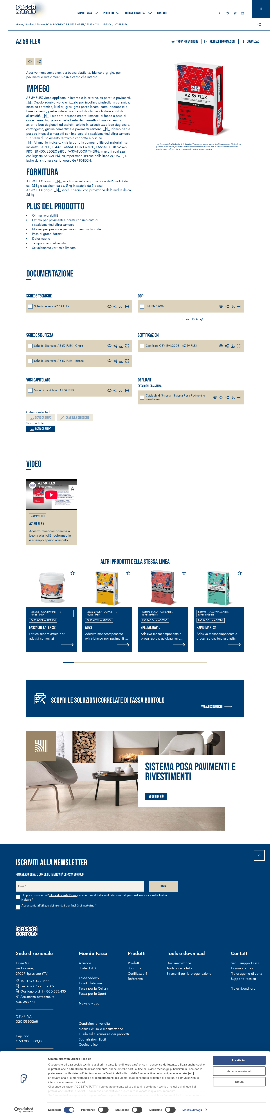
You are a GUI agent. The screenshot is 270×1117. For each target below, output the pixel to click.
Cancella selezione (77, 417)
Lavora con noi (242, 968)
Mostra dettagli (192, 1109)
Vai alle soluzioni (212, 706)
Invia (164, 886)
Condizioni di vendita (94, 1023)
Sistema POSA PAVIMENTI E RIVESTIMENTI (60, 24)
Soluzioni (134, 968)
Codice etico (88, 1044)
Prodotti (30, 24)
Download (253, 41)
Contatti (240, 953)
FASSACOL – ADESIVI (99, 24)
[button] (220, 14)
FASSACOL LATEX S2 (42, 628)
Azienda (85, 963)
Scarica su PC (43, 417)
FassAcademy (89, 977)
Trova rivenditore (187, 41)
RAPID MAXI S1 (207, 628)
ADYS (88, 628)
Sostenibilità (87, 968)
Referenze (135, 978)
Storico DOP (190, 319)
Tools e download (186, 953)
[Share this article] (258, 24)
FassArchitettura (90, 983)
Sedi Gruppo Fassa (245, 963)
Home (19, 24)
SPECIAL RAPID (150, 628)
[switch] (103, 1110)
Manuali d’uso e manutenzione (101, 1028)
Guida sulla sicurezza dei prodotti (104, 1034)
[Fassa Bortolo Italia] (26, 9)
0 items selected (38, 412)
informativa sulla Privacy (63, 895)
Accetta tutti (239, 1060)
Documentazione (179, 963)
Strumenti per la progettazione (189, 973)
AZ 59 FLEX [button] (36, 524)
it (261, 9)
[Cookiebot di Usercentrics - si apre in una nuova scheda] (24, 1110)
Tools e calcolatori (180, 968)
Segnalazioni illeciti (93, 1039)
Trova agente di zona (246, 973)
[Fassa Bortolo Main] (26, 931)
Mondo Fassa (93, 953)
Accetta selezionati (239, 1071)
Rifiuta (239, 1081)
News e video (89, 1003)
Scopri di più (156, 796)
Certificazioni (137, 973)
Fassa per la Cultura (93, 988)
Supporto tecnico (243, 978)
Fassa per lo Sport (92, 993)
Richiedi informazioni (222, 41)
